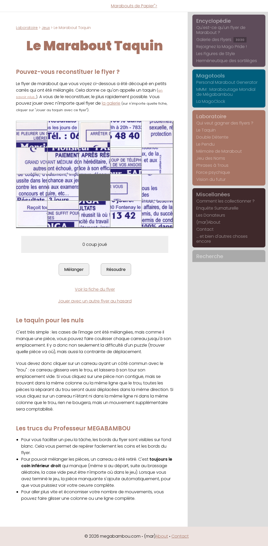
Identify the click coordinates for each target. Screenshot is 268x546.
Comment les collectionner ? (225, 201)
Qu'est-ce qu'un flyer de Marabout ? (220, 30)
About (161, 536)
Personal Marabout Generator (227, 82)
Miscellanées (213, 194)
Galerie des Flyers (220, 40)
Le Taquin (206, 130)
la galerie (111, 103)
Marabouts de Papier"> (134, 6)
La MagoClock (210, 101)
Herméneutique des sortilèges (226, 61)
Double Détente (212, 137)
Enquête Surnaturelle (217, 208)
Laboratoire (27, 27)
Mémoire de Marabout (219, 151)
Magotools (210, 75)
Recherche (209, 256)
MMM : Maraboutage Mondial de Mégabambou (225, 91)
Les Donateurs (210, 215)
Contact (205, 229)
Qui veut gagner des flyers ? (224, 123)
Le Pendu (205, 144)
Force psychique (213, 172)
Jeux (46, 27)
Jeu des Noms (210, 158)
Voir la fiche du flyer (95, 289)
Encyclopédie (213, 21)
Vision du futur (211, 179)
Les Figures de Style (215, 54)
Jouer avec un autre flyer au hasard (95, 301)
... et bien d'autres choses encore (222, 238)
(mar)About (208, 222)
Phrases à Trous (212, 165)
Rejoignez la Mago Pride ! (221, 47)
